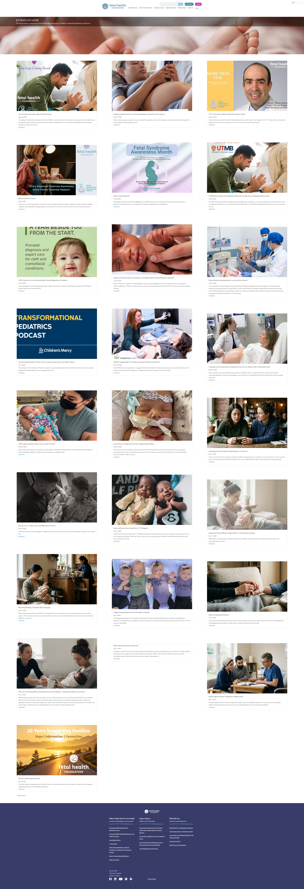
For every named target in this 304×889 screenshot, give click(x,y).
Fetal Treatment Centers (145, 7)
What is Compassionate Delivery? (219, 615)
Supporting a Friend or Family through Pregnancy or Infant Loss (228, 451)
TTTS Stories (113, 844)
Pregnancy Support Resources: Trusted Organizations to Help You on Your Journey (139, 114)
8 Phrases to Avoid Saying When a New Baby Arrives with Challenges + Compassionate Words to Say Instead (51, 692)
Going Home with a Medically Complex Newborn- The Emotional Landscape (232, 533)
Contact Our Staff (174, 841)
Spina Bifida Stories (115, 840)
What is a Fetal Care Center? (27, 198)
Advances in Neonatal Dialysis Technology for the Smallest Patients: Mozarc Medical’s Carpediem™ (143, 278)
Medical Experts (182, 7)
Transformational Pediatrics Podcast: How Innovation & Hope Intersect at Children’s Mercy (46, 362)
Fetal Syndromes (132, 7)
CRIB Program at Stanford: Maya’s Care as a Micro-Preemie (36, 444)
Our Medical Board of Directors (148, 848)
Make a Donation (114, 860)
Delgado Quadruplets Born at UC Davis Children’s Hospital (131, 612)
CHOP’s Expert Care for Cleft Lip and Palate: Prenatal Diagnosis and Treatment (42, 280)
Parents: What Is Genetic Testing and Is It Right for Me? (226, 696)
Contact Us (189, 4)
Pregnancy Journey (159, 7)
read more (21, 127)
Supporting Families (171, 7)
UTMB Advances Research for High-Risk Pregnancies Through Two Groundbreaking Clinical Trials (239, 196)
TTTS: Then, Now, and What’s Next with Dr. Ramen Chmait (227, 114)
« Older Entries (21, 795)
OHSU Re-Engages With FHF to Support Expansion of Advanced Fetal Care (136, 362)
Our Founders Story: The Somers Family (181, 831)
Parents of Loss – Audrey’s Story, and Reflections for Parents (37, 526)
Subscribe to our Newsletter (177, 845)
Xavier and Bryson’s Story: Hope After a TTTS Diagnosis (130, 528)
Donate (198, 4)
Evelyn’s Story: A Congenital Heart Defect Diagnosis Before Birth (133, 444)
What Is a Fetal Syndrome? (121, 196)
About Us (190, 7)
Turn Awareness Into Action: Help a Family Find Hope (34, 114)
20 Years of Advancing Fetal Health (29, 778)
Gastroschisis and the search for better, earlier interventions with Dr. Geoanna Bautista (151, 830)
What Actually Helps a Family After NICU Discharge (34, 607)
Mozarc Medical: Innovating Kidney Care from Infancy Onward (228, 280)
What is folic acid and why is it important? (126, 645)
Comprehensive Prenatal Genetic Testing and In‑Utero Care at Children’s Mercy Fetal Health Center (239, 367)
